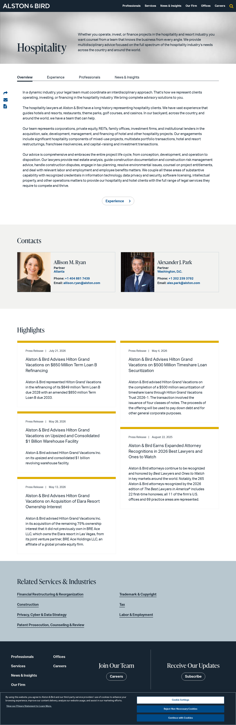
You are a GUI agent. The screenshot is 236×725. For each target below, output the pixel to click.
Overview (24, 77)
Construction (28, 604)
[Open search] (231, 6)
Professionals (131, 5)
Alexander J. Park (174, 262)
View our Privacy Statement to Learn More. (29, 706)
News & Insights (170, 5)
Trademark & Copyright (138, 594)
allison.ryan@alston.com (81, 283)
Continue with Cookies (180, 718)
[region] (118, 708)
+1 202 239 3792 (181, 278)
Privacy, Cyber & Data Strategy (42, 615)
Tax (122, 604)
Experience (55, 77)
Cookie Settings (180, 700)
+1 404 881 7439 (77, 278)
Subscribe (193, 676)
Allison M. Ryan (70, 262)
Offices (206, 5)
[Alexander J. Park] (137, 272)
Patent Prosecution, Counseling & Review (50, 625)
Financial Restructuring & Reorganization (50, 594)
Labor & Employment (136, 615)
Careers (220, 5)
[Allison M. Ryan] (34, 272)
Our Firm (191, 5)
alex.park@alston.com (183, 283)
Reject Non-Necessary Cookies (180, 709)
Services (150, 5)
